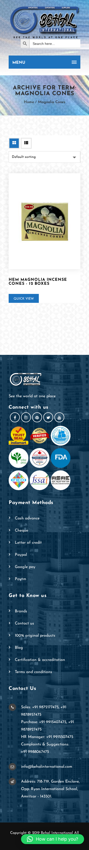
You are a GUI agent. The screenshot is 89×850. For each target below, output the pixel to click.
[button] (52, 839)
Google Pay (25, 567)
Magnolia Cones (51, 102)
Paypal (21, 555)
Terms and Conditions (33, 672)
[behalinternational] (44, 22)
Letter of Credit (28, 543)
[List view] (26, 143)
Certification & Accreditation (40, 660)
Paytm (20, 579)
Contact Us (24, 623)
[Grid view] (14, 143)
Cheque (21, 531)
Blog (19, 648)
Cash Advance (27, 518)
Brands (21, 611)
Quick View (24, 298)
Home (29, 102)
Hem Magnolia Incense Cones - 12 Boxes (38, 282)
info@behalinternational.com (46, 767)
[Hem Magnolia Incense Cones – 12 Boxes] (44, 221)
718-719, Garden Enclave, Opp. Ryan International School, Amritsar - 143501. (50, 789)
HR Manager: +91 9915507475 (47, 737)
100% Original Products (35, 636)
